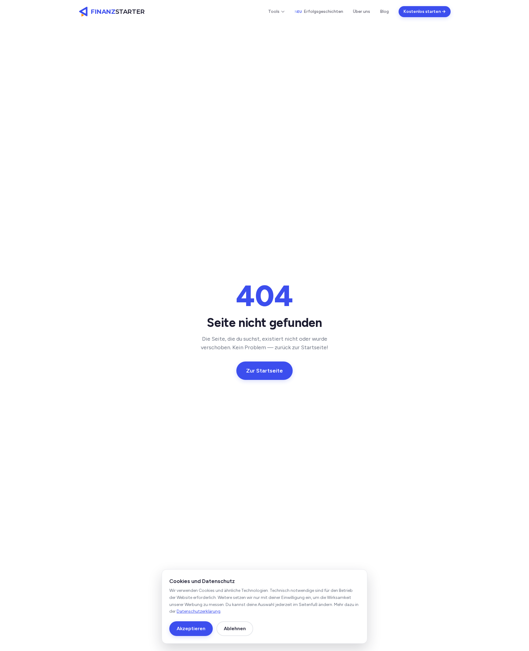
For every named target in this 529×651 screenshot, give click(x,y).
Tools (274, 11)
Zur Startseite (264, 370)
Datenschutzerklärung (198, 611)
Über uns (361, 11)
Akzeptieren (191, 628)
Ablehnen (235, 628)
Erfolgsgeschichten (319, 11)
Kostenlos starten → (424, 11)
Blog (384, 11)
